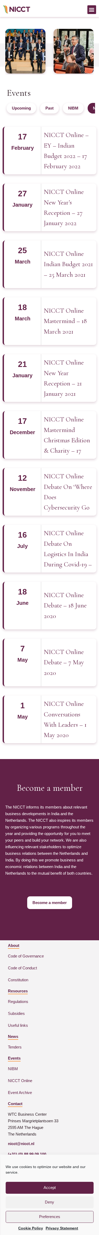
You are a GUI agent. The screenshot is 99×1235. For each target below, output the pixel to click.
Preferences (49, 1216)
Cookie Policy (30, 1228)
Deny (49, 1202)
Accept (50, 1187)
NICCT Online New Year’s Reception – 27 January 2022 (64, 207)
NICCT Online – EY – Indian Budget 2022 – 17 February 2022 (66, 150)
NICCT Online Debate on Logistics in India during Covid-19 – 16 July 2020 (68, 549)
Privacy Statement (62, 1228)
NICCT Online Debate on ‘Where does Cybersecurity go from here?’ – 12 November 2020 (68, 492)
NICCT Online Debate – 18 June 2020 (65, 605)
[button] (91, 9)
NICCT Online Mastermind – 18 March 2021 (65, 321)
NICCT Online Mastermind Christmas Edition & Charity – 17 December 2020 (67, 435)
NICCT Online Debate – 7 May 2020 (64, 662)
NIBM (73, 108)
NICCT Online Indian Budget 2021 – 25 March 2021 (68, 264)
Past (49, 108)
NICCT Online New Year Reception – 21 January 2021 (64, 378)
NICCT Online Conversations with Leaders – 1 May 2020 (65, 719)
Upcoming (21, 108)
